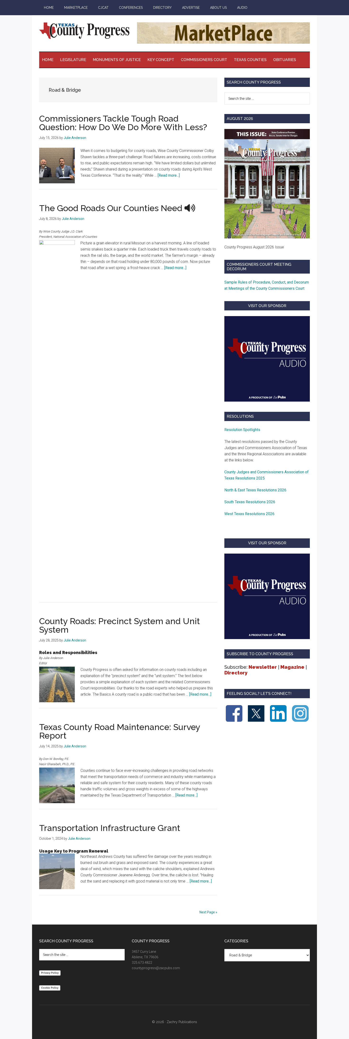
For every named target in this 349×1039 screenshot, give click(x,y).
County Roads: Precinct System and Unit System (119, 625)
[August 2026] (267, 183)
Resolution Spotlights (242, 429)
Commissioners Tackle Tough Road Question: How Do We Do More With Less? (123, 123)
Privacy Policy (50, 972)
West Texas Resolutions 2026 (249, 514)
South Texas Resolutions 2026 (249, 502)
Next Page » (208, 912)
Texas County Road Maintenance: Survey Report (119, 731)
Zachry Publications (182, 1022)
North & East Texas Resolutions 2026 (255, 490)
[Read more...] (169, 175)
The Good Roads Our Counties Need (111, 208)
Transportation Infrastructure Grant (109, 828)
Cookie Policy (49, 987)
